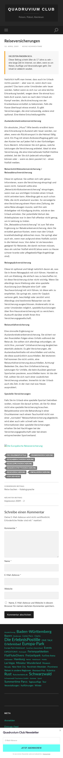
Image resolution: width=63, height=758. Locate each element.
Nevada (7, 667)
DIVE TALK (47, 640)
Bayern (8, 636)
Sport (40, 678)
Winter (38, 686)
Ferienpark (22, 652)
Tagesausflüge (35, 682)
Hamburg (19, 659)
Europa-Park (33, 644)
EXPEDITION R (10, 652)
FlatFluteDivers (14, 655)
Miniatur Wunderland (28, 663)
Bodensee (17, 636)
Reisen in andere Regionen (17, 670)
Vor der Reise (13, 476)
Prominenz (52, 667)
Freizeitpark (33, 655)
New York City (19, 667)
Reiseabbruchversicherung (20, 459)
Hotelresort (36, 659)
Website (8, 589)
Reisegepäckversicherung (19, 464)
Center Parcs (27, 636)
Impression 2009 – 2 (14, 499)
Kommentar (10, 528)
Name (7, 561)
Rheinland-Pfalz (38, 671)
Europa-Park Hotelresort (14, 648)
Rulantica (51, 671)
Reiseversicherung (16, 472)
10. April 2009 (11, 46)
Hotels (44, 659)
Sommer (33, 678)
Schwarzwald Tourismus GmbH (16, 678)
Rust (8, 674)
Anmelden (9, 720)
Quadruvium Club (31, 9)
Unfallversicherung (40, 472)
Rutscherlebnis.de (20, 675)
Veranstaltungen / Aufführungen (18, 686)
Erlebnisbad (12, 644)
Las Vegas (9, 663)
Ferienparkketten (38, 651)
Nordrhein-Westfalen (36, 667)
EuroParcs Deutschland (34, 648)
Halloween (8, 659)
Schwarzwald (40, 674)
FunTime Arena (48, 656)
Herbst (28, 659)
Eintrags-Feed (11, 727)
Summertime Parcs (15, 681)
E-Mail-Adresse (12, 575)
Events (48, 647)
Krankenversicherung (42, 455)
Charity (37, 636)
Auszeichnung (9, 632)
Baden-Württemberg (34, 631)
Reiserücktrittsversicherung (21, 468)
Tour (44, 682)
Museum (46, 663)
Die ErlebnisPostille (17, 455)
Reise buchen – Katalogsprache (19, 488)
